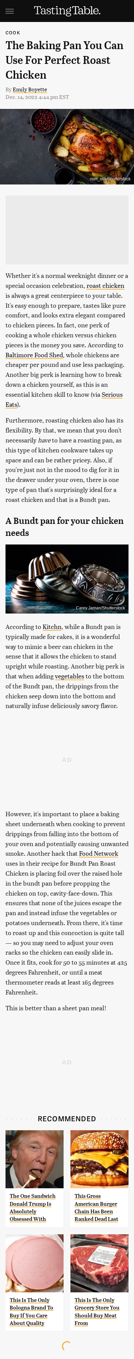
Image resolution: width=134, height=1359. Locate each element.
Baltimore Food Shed (34, 354)
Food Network (98, 853)
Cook (12, 32)
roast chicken (105, 285)
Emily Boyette (30, 89)
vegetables (69, 676)
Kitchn (52, 626)
